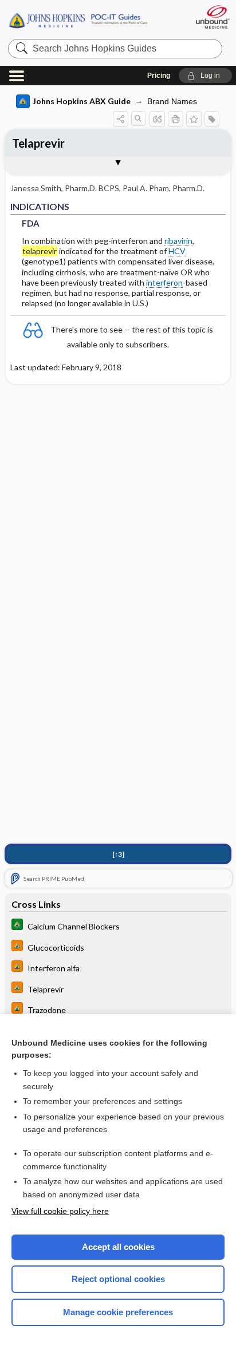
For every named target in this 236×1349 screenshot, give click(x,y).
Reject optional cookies (118, 1279)
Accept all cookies (118, 1247)
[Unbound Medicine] (212, 17)
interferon (164, 282)
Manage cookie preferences (118, 1312)
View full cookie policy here (60, 1211)
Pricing (158, 76)
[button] (205, 75)
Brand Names (172, 101)
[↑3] (118, 854)
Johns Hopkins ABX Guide (82, 101)
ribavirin (178, 241)
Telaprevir (38, 143)
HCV (177, 251)
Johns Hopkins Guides (78, 20)
